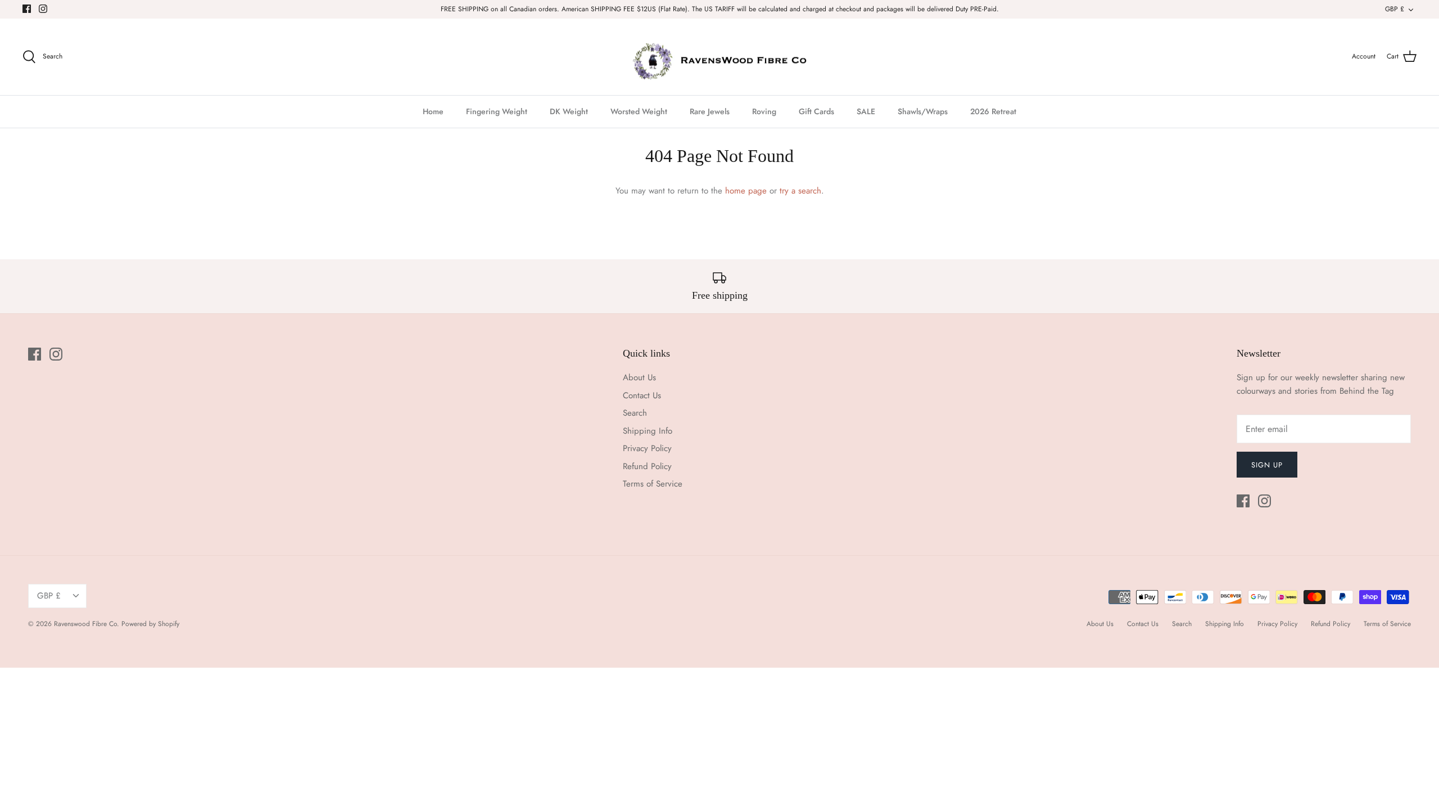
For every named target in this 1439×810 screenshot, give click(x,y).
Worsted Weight (638, 111)
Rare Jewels (710, 111)
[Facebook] (26, 8)
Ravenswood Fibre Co (85, 624)
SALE (866, 111)
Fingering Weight (496, 111)
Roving (764, 111)
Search (635, 413)
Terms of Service (652, 484)
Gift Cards (816, 111)
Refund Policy (647, 466)
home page (746, 190)
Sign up (1267, 465)
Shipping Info (647, 431)
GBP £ (1394, 9)
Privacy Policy (647, 448)
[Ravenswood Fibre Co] (719, 57)
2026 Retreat (993, 111)
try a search (800, 190)
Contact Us (642, 395)
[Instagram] (43, 8)
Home (433, 111)
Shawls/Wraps (923, 111)
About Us (639, 377)
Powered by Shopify (150, 624)
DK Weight (569, 111)
